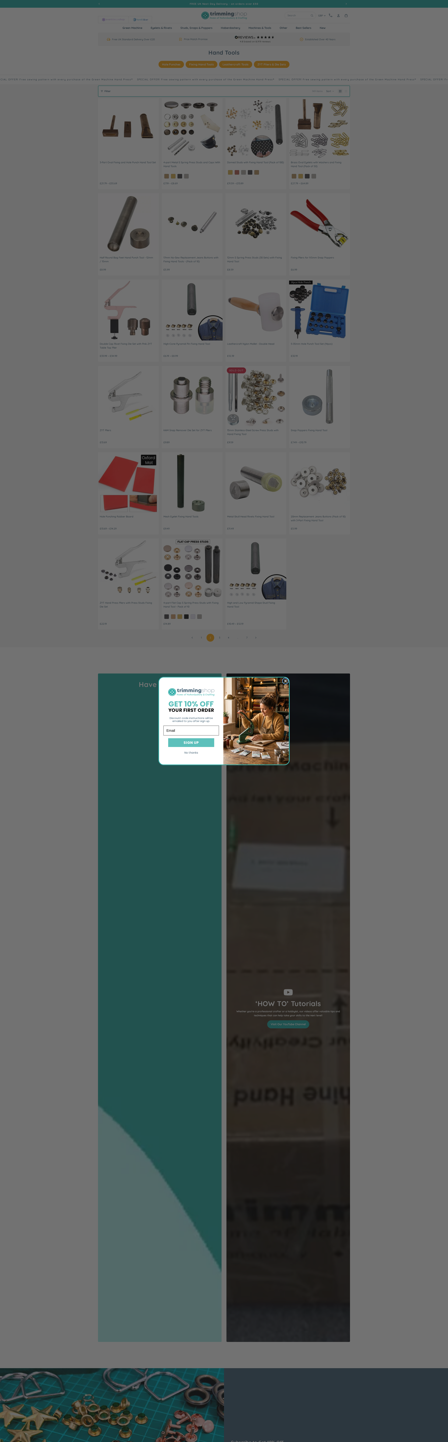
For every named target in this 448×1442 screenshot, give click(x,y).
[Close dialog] (285, 681)
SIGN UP (191, 742)
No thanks (191, 753)
